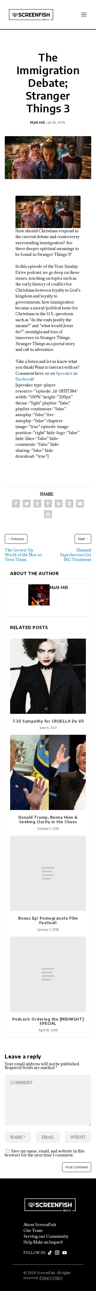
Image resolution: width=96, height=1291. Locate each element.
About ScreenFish (39, 1225)
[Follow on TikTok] (50, 1252)
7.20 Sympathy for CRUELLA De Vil (48, 721)
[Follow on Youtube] (64, 1252)
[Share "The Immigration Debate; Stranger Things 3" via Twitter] (26, 503)
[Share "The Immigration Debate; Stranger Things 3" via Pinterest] (48, 503)
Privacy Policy (51, 1278)
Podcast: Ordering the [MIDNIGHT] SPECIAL (48, 1021)
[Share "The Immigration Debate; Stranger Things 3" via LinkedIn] (58, 503)
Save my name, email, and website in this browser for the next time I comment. (45, 1153)
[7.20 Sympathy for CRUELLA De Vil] (48, 676)
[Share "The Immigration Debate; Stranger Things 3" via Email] (80, 503)
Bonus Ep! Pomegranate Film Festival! (48, 920)
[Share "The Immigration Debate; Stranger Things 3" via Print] (48, 514)
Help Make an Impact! (42, 1242)
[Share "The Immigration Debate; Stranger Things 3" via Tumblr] (37, 503)
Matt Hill (37, 122)
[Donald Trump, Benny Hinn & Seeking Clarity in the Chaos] (48, 772)
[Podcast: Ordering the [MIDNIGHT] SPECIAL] (48, 974)
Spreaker (64, 373)
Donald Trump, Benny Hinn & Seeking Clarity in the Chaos (48, 819)
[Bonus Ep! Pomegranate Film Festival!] (48, 873)
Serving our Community (46, 1236)
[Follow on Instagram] (57, 1252)
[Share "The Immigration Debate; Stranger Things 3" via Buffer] (69, 503)
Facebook (24, 379)
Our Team (32, 1230)
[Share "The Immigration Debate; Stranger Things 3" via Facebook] (16, 503)
